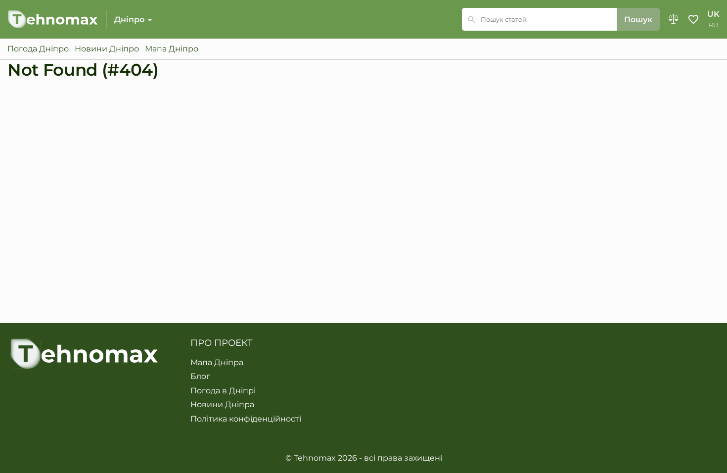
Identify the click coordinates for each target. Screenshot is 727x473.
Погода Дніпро (38, 49)
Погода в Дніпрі (223, 390)
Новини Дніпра (222, 404)
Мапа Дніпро (171, 49)
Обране (693, 19)
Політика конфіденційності (245, 419)
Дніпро (129, 19)
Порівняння (674, 19)
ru (713, 25)
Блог (200, 376)
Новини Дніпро (107, 49)
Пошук (638, 19)
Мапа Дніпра (216, 362)
